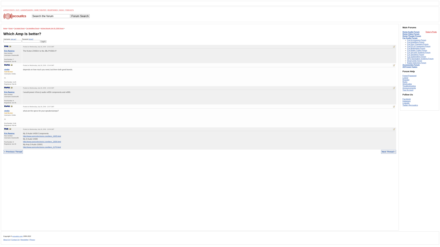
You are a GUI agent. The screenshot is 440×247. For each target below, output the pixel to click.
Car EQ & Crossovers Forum (418, 46)
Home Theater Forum (412, 36)
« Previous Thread (13, 152)
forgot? (31, 39)
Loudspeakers (27, 10)
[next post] (6, 46)
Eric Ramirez (9, 51)
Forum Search (80, 16)
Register (406, 80)
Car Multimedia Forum (416, 48)
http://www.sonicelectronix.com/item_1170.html (42, 147)
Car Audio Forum (410, 38)
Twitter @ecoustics (410, 105)
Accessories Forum (411, 65)
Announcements (409, 88)
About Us (6, 240)
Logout (405, 78)
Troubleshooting (409, 86)
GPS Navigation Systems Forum (420, 59)
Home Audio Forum (411, 32)
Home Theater (40, 10)
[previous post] (6, 65)
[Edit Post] (394, 47)
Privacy (32, 240)
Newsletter (24, 240)
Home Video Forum (411, 34)
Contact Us (15, 240)
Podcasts (69, 10)
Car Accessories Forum (416, 40)
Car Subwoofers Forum (416, 57)
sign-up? (13, 39)
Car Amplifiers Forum (415, 42)
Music (61, 10)
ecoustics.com (17, 236)
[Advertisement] (72, 194)
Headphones (52, 10)
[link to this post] (10, 46)
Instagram (407, 101)
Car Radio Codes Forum (417, 50)
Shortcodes (407, 84)
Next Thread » (388, 152)
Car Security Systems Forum (418, 53)
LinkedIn (406, 103)
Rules (405, 82)
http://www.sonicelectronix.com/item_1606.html (42, 142)
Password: (27, 39)
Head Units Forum (414, 61)
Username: (10, 39)
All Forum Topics (410, 67)
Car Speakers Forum (415, 55)
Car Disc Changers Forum (417, 44)
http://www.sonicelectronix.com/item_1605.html (42, 136)
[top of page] (5, 46)
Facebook (407, 99)
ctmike (7, 69)
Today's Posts (431, 32)
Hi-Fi (17, 10)
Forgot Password (409, 76)
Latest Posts (9, 10)
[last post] (7, 46)
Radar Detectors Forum (416, 63)
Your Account (408, 90)
